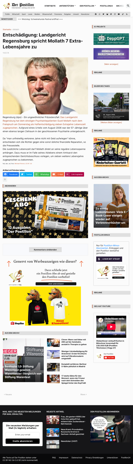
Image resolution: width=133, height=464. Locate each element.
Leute (30, 14)
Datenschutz (77, 457)
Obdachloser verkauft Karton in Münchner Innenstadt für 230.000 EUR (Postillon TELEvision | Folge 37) (110, 344)
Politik (7, 14)
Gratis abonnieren (23, 441)
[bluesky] (107, 14)
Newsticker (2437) (69, 441)
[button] (122, 6)
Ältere (82, 394)
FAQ (54, 457)
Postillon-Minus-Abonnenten (108, 246)
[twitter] (103, 14)
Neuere (8, 394)
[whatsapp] (99, 14)
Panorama (58, 14)
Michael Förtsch (20, 163)
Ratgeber (67, 14)
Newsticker (85, 14)
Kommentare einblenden (45, 249)
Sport (24, 14)
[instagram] (115, 14)
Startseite (50, 6)
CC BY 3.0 (28, 163)
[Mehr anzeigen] (5, 179)
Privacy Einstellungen (95, 457)
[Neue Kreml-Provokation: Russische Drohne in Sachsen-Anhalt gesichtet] (52, 432)
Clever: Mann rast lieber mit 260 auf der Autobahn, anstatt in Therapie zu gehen (74, 341)
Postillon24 (106, 6)
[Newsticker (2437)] (52, 444)
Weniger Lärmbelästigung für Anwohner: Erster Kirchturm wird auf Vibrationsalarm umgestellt (74, 355)
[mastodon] (111, 14)
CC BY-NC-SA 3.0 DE (12, 460)
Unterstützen (66, 6)
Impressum (63, 457)
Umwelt (76, 14)
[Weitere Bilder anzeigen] (111, 122)
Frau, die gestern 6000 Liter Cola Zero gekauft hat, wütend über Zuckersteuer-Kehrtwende (73, 420)
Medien (37, 14)
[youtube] (119, 14)
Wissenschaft (47, 14)
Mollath (16, 30)
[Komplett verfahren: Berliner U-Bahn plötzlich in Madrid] (53, 367)
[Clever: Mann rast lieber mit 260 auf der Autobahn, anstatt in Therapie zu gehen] (53, 342)
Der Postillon (87, 6)
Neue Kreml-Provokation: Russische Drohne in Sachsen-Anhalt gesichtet (72, 431)
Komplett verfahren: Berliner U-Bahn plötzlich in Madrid (74, 365)
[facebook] (96, 14)
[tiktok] (123, 14)
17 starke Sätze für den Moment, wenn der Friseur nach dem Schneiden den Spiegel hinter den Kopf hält (73, 379)
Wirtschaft (15, 14)
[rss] (127, 14)
